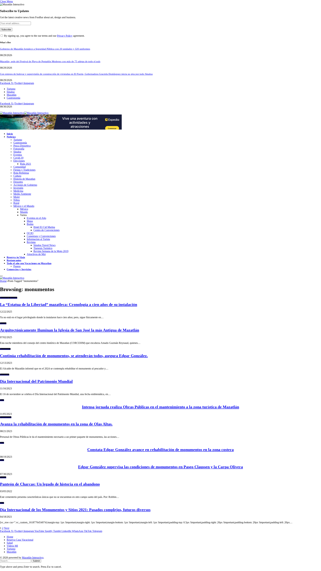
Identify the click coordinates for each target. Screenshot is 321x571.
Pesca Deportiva (22, 145)
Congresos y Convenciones (41, 236)
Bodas (30, 224)
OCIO (30, 233)
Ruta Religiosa (21, 172)
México (24, 209)
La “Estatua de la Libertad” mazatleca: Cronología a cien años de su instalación (68, 304)
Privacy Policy (64, 35)
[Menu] (1, 275)
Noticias (11, 136)
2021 (2, 503)
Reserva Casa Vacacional (20, 539)
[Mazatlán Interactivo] (24, 112)
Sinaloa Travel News (44, 245)
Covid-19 (18, 157)
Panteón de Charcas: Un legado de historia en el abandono (50, 484)
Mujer (16, 197)
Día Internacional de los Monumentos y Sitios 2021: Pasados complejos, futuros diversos (75, 510)
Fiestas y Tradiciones (24, 169)
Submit (36, 561)
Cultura (17, 175)
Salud (10, 542)
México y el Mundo (23, 206)
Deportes (18, 181)
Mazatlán (11, 94)
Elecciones (19, 160)
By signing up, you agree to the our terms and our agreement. (44, 35)
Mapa (30, 221)
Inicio (10, 133)
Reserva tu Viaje (16, 257)
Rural (16, 203)
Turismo (11, 88)
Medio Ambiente (22, 194)
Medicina (18, 190)
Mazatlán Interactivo (32, 557)
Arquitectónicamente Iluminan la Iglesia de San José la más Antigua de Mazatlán (69, 330)
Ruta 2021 (25, 163)
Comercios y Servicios (19, 269)
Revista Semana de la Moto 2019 (50, 251)
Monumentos (5, 349)
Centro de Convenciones (46, 230)
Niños (16, 200)
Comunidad (19, 166)
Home (10, 536)
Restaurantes (14, 260)
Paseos (17, 266)
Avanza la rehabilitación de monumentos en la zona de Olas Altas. (56, 424)
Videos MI (12, 545)
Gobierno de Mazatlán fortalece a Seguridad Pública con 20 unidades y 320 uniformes (45, 49)
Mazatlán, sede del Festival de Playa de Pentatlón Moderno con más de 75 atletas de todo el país (50, 61)
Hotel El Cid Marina (44, 227)
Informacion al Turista (38, 239)
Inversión (18, 187)
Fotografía (18, 148)
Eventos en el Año (36, 218)
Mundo (24, 212)
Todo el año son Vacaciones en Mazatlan (29, 263)
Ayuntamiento (5, 417)
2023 (2, 400)
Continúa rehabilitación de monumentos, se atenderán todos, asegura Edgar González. (74, 356)
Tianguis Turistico (42, 248)
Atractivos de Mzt (36, 254)
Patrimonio (4, 374)
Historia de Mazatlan (24, 178)
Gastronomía (13, 97)
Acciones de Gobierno (25, 184)
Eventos (17, 154)
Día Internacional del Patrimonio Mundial (36, 381)
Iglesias (3, 323)
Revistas (31, 242)
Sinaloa (11, 91)
